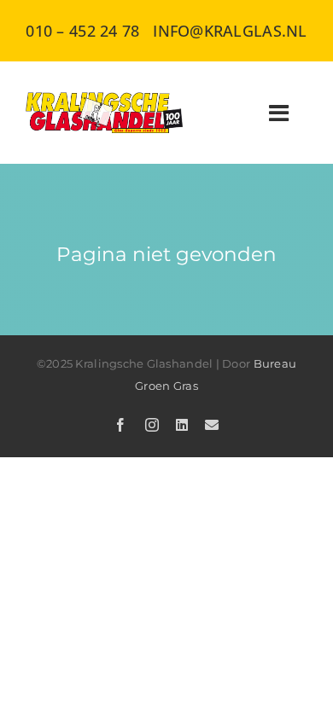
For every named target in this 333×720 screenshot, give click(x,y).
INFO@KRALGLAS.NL (230, 30)
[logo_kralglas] (105, 99)
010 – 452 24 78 (82, 30)
